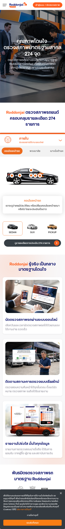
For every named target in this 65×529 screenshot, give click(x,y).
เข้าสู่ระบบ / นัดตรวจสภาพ (48, 4)
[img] (32, 56)
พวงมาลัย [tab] (35, 151)
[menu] (6, 5)
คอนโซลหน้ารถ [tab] (12, 151)
